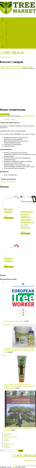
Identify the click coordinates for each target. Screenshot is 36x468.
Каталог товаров (9, 20)
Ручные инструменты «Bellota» (18, 27)
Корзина (6, 48)
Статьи (10, 42)
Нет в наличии (5, 114)
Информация (8, 37)
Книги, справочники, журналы (18, 35)
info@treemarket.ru (6, 57)
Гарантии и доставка (14, 41)
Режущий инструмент (14, 68)
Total (13, 467)
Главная (2, 66)
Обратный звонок (10, 18)
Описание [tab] (7, 119)
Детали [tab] (13, 119)
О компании (12, 39)
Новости (7, 435)
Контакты (7, 46)
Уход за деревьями (14, 21)
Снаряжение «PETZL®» (16, 32)
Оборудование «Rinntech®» (17, 28)
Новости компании (14, 44)
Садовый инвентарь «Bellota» (17, 34)
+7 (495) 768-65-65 (12, 52)
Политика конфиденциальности (25, 465)
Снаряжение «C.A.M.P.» (16, 30)
